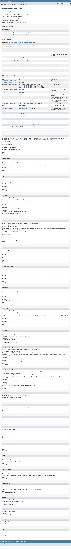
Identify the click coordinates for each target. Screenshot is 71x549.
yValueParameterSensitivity (25, 108)
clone (3, 115)
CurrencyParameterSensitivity (8, 48)
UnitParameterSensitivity (7, 108)
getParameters (22, 69)
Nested (5, 4)
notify (15, 115)
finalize (7, 115)
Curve (2, 14)
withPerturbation (22, 103)
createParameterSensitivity (25, 48)
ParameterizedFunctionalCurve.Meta (20, 34)
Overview (2, 1)
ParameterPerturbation (31, 103)
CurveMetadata (5, 62)
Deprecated (18, 1)
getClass (11, 115)
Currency (33, 48)
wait (23, 115)
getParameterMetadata (19, 126)
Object (6, 17)
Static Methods (12, 42)
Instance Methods (21, 42)
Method (14, 4)
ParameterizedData (7, 14)
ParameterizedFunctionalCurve (11, 84)
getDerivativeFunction (24, 60)
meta (20, 79)
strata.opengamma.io (18, 547)
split (26, 126)
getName (12, 126)
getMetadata (21, 62)
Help (25, 1)
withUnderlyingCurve (32, 126)
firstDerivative (22, 58)
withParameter (22, 97)
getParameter (22, 64)
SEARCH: (57, 3)
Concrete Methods (31, 42)
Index (22, 1)
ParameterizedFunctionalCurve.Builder (21, 32)
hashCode (21, 77)
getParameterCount (23, 67)
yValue (20, 105)
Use (12, 1)
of (19, 84)
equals (20, 57)
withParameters (22, 100)
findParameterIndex (6, 126)
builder (20, 45)
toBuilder (21, 89)
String (3, 92)
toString (21, 92)
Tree (14, 1)
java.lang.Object (4, 10)
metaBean (21, 82)
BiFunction (4, 60)
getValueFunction (22, 75)
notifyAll (20, 115)
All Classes (2, 3)
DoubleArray (21, 49)
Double (14, 60)
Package (6, 1)
